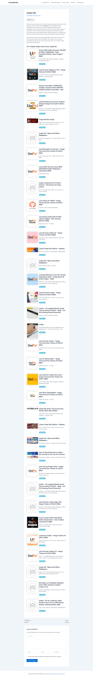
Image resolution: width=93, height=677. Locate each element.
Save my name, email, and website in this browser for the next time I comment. (44, 656)
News (63, 673)
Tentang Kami (80, 2)
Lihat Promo (42, 64)
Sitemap (73, 2)
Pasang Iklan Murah (55, 2)
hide (33, 19)
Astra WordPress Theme (56, 673)
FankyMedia (13, 2)
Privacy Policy (65, 2)
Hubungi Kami (45, 2)
